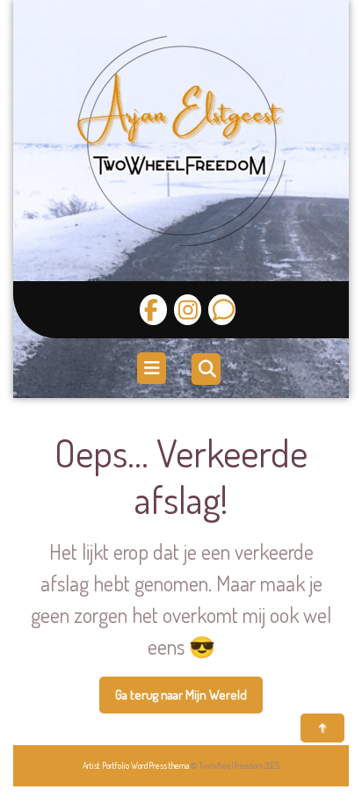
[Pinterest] (219, 309)
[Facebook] (153, 309)
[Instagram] (185, 309)
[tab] (153, 368)
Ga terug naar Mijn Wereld (189, 700)
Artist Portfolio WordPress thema (136, 765)
